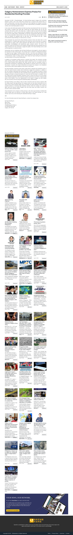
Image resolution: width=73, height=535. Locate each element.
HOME (5, 7)
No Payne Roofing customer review (27, 39)
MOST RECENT (11, 7)
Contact (67, 533)
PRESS (17, 7)
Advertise (62, 533)
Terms (49, 533)
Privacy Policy (55, 533)
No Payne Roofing (27, 20)
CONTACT (22, 7)
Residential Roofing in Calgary (29, 93)
